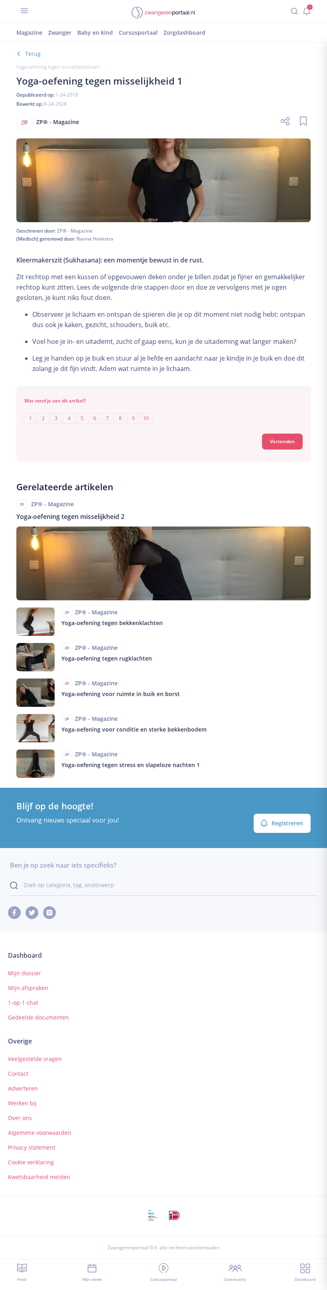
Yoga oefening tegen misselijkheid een (58, 66)
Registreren (287, 823)
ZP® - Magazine (75, 230)
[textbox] (163, 413)
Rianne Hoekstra (95, 238)
